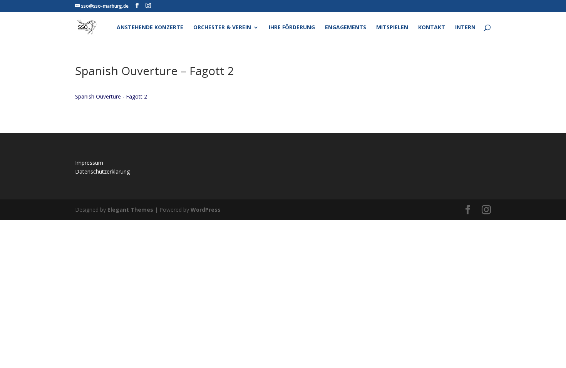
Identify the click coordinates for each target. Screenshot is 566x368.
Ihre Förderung (292, 28)
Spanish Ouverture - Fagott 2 (111, 96)
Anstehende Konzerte (150, 28)
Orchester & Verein (222, 28)
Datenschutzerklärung (102, 171)
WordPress (206, 209)
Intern (465, 28)
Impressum (89, 162)
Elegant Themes (130, 209)
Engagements (345, 28)
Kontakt (431, 28)
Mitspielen (392, 28)
